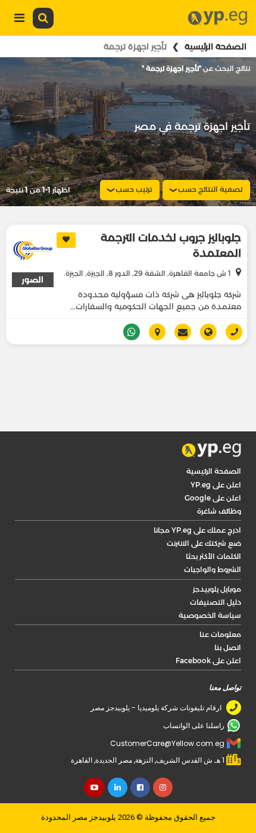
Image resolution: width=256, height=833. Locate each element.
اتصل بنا (227, 615)
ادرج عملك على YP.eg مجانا (197, 497)
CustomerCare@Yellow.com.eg (167, 711)
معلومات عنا (220, 602)
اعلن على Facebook (208, 628)
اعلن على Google (213, 465)
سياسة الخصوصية (210, 583)
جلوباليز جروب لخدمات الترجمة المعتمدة (171, 245)
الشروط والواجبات (212, 537)
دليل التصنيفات (215, 569)
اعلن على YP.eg (216, 452)
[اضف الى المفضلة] (66, 240)
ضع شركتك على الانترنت (204, 510)
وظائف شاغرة (219, 478)
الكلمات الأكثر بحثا (213, 524)
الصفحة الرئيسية (215, 46)
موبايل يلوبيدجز (217, 556)
